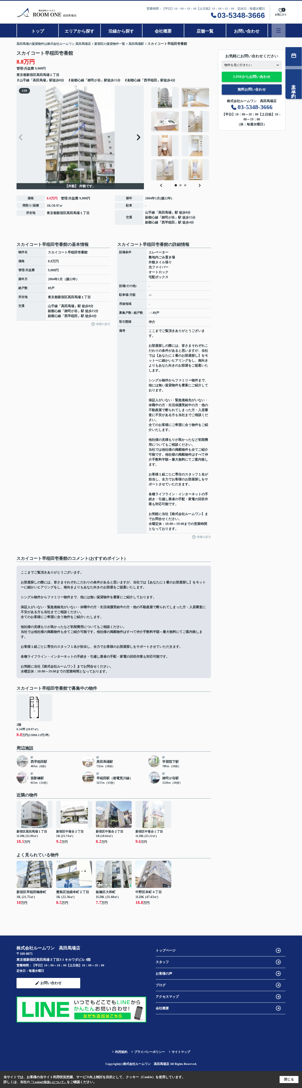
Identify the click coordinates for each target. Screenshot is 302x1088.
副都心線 (151, 217)
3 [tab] (185, 185)
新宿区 (31, 75)
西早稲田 (168, 222)
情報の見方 (103, 324)
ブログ (161, 985)
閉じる (289, 1079)
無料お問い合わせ (252, 89)
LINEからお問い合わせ (251, 76)
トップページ (166, 950)
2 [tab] (180, 185)
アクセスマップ (167, 996)
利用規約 (121, 1052)
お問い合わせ (247, 31)
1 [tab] (176, 185)
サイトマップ (181, 1052)
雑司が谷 (168, 217)
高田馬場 (43, 75)
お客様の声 (164, 973)
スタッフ (162, 962)
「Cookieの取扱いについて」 (48, 1082)
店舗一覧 (205, 31)
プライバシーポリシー (149, 1052)
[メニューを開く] (278, 30)
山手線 (150, 212)
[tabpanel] (180, 134)
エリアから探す (79, 31)
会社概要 (163, 31)
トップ (37, 31)
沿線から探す (121, 31)
